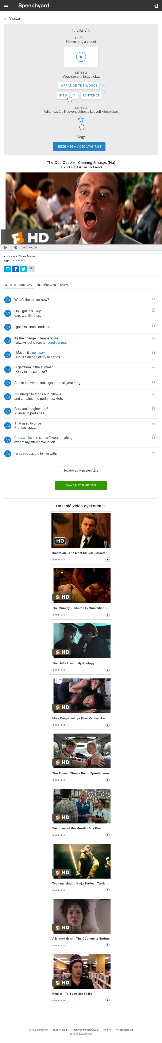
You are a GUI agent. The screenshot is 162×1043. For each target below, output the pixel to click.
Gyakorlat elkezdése (81, 485)
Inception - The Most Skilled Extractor (79, 553)
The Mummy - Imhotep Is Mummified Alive (81, 608)
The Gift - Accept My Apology (73, 663)
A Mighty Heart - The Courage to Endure (81, 938)
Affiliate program (38, 1029)
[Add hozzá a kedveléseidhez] (7, 269)
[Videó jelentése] (31, 269)
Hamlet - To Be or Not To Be (72, 993)
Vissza (14, 18)
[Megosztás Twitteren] (23, 269)
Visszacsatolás (124, 1029)
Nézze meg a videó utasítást (79, 146)
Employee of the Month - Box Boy (76, 828)
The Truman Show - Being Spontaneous (81, 773)
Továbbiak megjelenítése (81, 470)
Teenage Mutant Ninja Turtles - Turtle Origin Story (81, 883)
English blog (60, 1029)
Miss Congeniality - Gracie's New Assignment (81, 718)
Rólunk (107, 1029)
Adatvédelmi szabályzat (85, 1029)
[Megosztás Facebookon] (15, 269)
